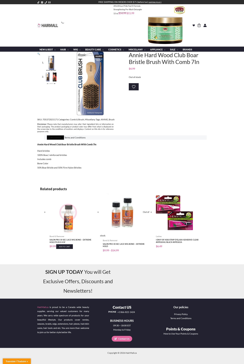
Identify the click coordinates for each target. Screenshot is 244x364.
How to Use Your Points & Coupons (181, 333)
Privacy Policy (181, 314)
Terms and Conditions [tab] (75, 137)
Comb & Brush (77, 119)
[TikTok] (38, 2)
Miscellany (90, 119)
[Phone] (46, 2)
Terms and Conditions (180, 318)
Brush (112, 119)
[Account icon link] (205, 25)
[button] (54, 49)
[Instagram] (42, 2)
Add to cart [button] (64, 247)
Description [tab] (55, 137)
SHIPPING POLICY (155, 2)
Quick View (72, 231)
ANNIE (104, 119)
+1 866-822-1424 (126, 312)
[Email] (49, 2)
